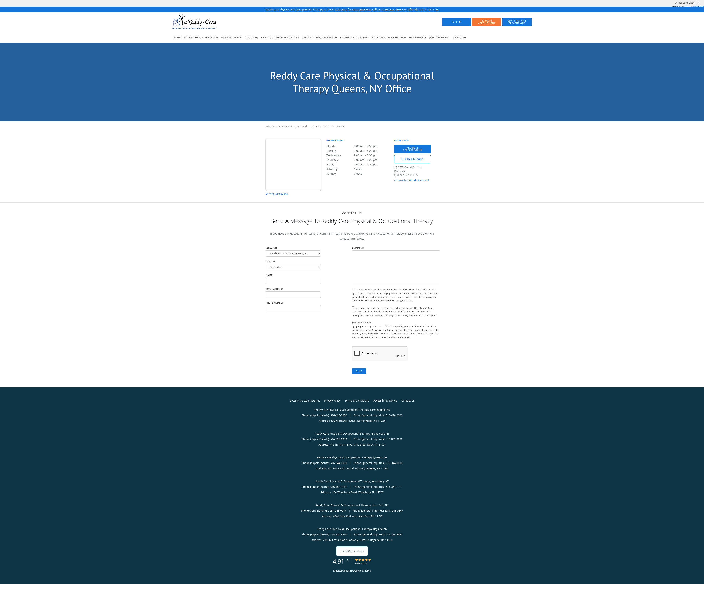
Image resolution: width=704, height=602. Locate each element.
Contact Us (325, 126)
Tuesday (351, 150)
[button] (486, 22)
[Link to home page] (189, 22)
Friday (351, 164)
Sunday (344, 173)
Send (359, 371)
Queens (340, 126)
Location (271, 247)
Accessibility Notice (385, 400)
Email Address (274, 289)
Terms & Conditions (357, 400)
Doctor (270, 261)
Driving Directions (277, 193)
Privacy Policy (332, 400)
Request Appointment (412, 149)
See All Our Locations (352, 551)
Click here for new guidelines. (353, 9)
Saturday (344, 169)
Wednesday (351, 155)
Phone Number (274, 302)
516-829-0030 (392, 9)
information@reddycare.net (411, 180)
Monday (351, 146)
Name (269, 275)
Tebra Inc (314, 400)
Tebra (368, 570)
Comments (358, 247)
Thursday (351, 160)
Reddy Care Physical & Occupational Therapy (290, 126)
